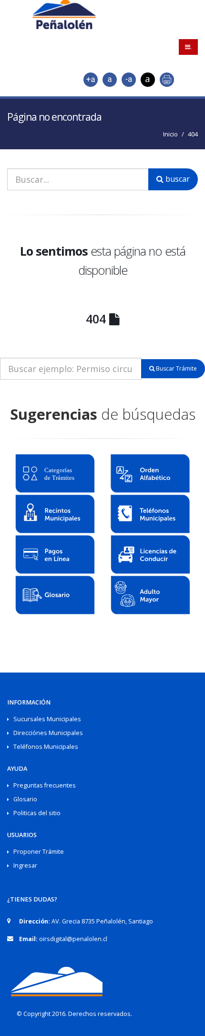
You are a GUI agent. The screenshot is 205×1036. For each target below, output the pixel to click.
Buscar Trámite (175, 368)
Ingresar (25, 865)
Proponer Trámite (38, 852)
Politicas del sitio (37, 813)
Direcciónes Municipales (48, 733)
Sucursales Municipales (47, 719)
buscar (177, 179)
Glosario (25, 799)
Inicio (170, 134)
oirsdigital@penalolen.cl (73, 939)
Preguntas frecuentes (44, 785)
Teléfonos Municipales (45, 747)
